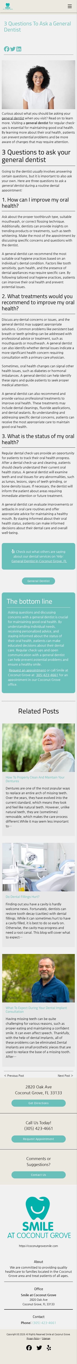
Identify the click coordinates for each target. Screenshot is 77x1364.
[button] (71, 5)
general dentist (13, 118)
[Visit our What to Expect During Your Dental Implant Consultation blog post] (38, 978)
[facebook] (29, 1348)
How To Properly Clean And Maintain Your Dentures (35, 779)
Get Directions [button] (38, 1103)
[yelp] (49, 1348)
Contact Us (38, 1175)
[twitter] (39, 1348)
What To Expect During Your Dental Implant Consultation (36, 1009)
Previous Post (15, 1075)
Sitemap (46, 1338)
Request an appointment (27, 670)
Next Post (64, 1075)
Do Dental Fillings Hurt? (22, 896)
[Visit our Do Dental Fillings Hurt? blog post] (38, 867)
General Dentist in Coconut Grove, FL (39, 561)
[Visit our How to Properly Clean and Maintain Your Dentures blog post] (38, 747)
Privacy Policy (33, 1338)
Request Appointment (38, 1139)
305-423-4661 (47, 675)
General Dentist (38, 581)
